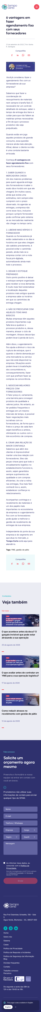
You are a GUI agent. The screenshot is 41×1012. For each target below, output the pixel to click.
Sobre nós (7, 937)
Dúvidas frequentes (11, 963)
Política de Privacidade (16, 873)
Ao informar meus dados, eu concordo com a (18, 865)
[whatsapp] (23, 55)
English (8, 1007)
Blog (5, 959)
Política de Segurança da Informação (18, 956)
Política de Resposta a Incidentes (17, 952)
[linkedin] (18, 55)
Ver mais (7, 611)
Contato (6, 967)
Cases (6, 944)
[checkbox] (4, 863)
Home (5, 933)
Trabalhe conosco (10, 971)
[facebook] (12, 55)
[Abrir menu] (36, 6)
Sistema (6, 941)
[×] (15, 1007)
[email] (29, 55)
